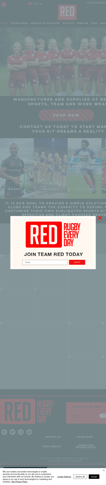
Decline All (80, 476)
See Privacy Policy (19, 481)
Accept (94, 476)
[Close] (103, 470)
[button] (100, 218)
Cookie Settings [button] (64, 476)
